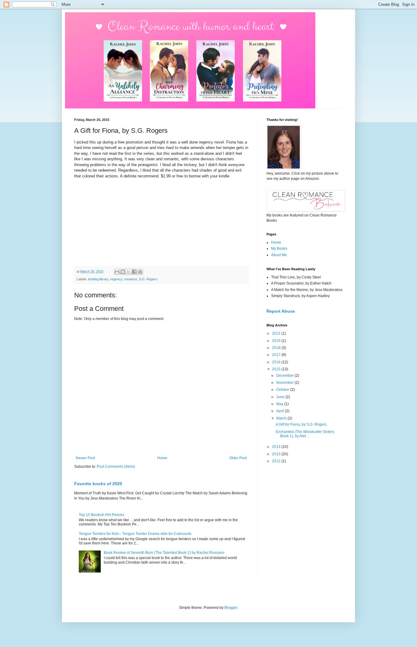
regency (116, 279)
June (280, 397)
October (283, 389)
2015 (276, 369)
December (285, 375)
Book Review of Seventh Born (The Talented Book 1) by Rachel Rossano (164, 553)
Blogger (230, 607)
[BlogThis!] (123, 272)
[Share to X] (128, 272)
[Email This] (117, 272)
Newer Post (85, 458)
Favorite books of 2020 (98, 483)
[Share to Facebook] (134, 272)
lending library (98, 279)
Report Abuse (281, 311)
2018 (276, 348)
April (280, 411)
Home (162, 458)
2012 (276, 461)
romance (130, 279)
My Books (279, 248)
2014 (276, 447)
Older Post (238, 458)
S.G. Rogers (148, 279)
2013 (276, 454)
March (282, 418)
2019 (276, 341)
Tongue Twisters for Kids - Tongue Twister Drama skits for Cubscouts (135, 534)
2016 (276, 362)
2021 (276, 333)
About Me (279, 255)
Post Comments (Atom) (116, 466)
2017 (276, 355)
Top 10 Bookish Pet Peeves (101, 515)
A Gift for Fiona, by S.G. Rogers (301, 424)
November (285, 382)
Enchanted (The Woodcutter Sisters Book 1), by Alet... (305, 434)
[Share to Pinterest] (140, 272)
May (280, 404)
